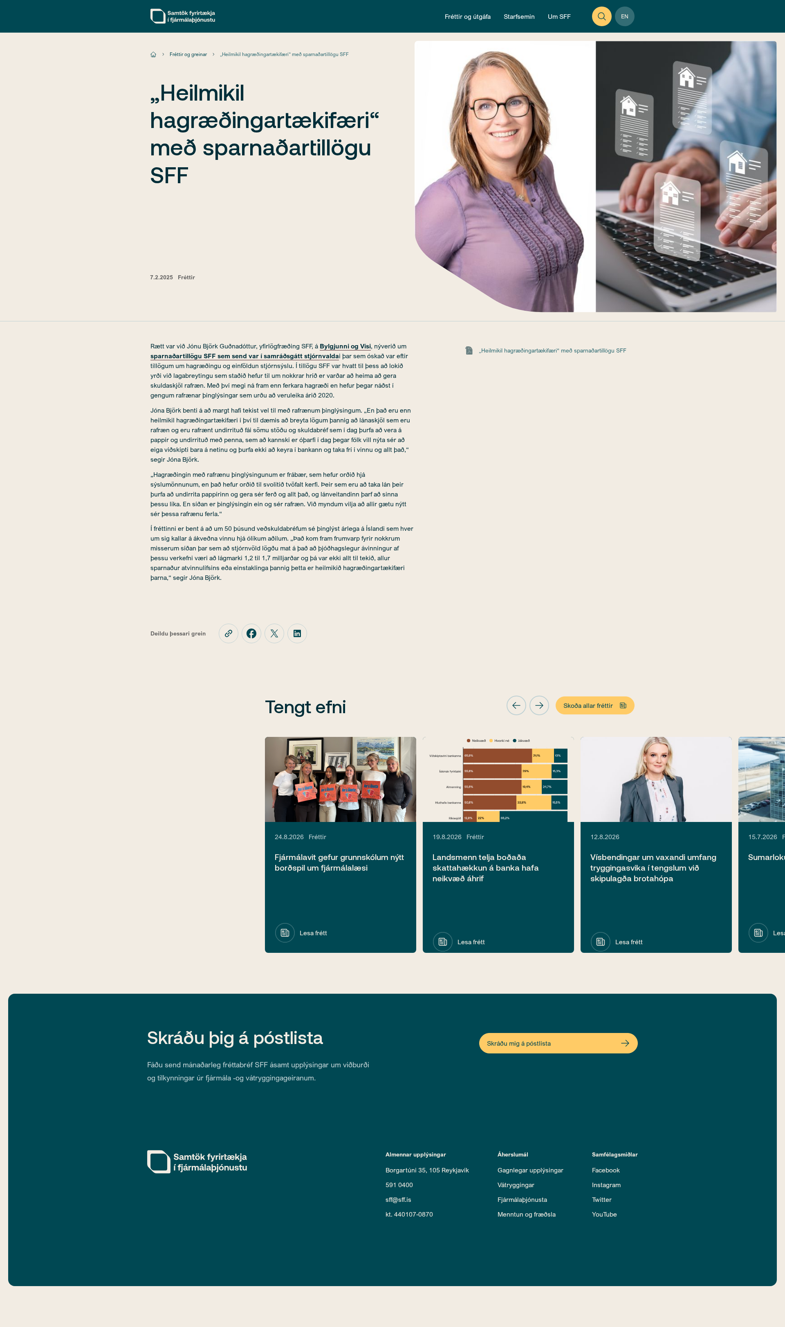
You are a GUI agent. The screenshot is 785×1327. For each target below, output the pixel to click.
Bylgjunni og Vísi (345, 346)
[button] (516, 705)
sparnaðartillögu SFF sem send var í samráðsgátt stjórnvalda (244, 356)
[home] (182, 16)
